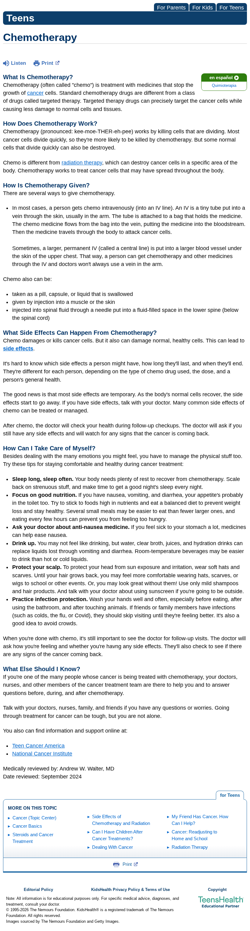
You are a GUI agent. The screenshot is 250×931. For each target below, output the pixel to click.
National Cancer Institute (42, 754)
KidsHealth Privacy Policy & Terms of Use (130, 890)
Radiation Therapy (190, 847)
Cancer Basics (27, 826)
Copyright (217, 890)
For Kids (202, 8)
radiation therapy (82, 163)
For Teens (232, 8)
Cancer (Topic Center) (34, 817)
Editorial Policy (38, 890)
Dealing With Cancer (112, 847)
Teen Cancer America (38, 746)
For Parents (171, 8)
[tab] (230, 795)
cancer (35, 93)
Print (47, 63)
